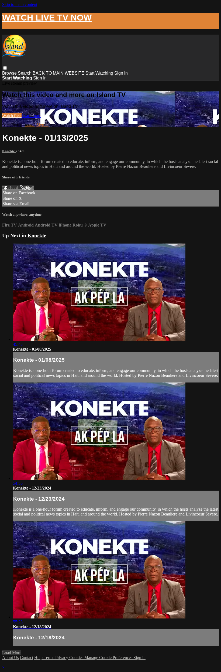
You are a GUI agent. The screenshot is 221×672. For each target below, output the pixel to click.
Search (25, 73)
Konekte (9, 151)
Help (39, 657)
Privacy (62, 657)
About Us (10, 657)
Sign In (40, 78)
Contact (26, 657)
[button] (5, 68)
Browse (10, 73)
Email (29, 187)
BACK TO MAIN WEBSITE (58, 73)
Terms (49, 657)
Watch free (12, 115)
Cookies (76, 657)
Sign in (121, 73)
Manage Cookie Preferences (108, 657)
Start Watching (99, 73)
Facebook (11, 187)
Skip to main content (19, 4)
